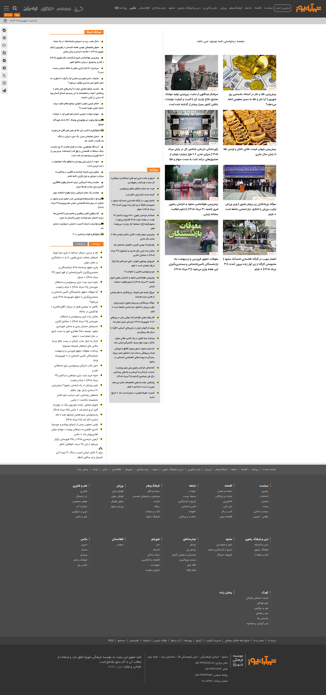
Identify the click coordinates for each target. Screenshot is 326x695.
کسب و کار (226, 512)
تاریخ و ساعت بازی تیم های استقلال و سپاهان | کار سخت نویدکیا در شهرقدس (133, 180)
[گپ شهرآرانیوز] (4, 60)
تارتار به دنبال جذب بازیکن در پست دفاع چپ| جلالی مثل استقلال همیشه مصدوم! (75, 343)
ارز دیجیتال (81, 496)
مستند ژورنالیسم (188, 560)
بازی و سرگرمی (79, 512)
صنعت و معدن (224, 491)
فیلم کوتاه (191, 570)
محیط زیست (189, 496)
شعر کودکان (262, 603)
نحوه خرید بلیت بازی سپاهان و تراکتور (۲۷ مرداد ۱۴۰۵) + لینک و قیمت (76, 378)
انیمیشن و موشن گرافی (184, 555)
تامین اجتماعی (188, 506)
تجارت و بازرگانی (223, 496)
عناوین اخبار (282, 8)
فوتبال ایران (117, 491)
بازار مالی (227, 506)
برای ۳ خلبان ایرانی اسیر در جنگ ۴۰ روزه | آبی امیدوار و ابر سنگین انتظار (79, 455)
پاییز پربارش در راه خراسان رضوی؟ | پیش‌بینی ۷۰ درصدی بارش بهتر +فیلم (75, 387)
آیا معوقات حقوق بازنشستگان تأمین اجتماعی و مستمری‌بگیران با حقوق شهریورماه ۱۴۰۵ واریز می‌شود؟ (75, 297)
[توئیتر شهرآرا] (4, 75)
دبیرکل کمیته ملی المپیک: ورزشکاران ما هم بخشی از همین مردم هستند (132, 295)
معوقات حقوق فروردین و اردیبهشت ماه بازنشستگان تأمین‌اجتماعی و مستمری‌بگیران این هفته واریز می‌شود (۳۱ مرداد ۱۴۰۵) (193, 264)
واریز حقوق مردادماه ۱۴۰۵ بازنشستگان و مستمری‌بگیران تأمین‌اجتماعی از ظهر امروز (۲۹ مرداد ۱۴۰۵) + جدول (75, 272)
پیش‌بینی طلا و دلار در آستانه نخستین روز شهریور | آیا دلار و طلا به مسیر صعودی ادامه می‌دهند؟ (252, 99)
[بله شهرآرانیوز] (4, 30)
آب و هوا (175, 641)
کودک (95, 469)
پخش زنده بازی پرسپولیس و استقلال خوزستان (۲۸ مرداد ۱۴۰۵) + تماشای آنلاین (76, 319)
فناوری (83, 491)
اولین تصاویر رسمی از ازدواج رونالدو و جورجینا (75, 425)
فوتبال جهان (117, 496)
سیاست (268, 8)
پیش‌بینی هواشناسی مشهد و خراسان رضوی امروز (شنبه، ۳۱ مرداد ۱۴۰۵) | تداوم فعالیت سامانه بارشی (193, 209)
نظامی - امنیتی (260, 517)
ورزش (223, 8)
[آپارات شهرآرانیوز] (4, 37)
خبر (158, 545)
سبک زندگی (154, 555)
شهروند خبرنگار (224, 555)
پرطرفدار (80, 244)
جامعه (248, 8)
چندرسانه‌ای (159, 8)
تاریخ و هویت (152, 570)
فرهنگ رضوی (261, 550)
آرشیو (199, 641)
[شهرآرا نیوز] (308, 7)
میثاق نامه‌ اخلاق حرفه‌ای (237, 641)
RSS (111, 641)
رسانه (157, 506)
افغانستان (144, 8)
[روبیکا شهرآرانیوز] (4, 45)
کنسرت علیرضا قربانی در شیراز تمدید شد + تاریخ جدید (133, 395)
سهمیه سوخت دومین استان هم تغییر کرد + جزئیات (75, 114)
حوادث (192, 491)
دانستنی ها (262, 618)
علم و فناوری (210, 8)
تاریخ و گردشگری (187, 501)
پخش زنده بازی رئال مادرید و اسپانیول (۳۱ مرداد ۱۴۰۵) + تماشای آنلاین (133, 253)
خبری (84, 545)
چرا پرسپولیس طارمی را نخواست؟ (139, 272)
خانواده (192, 512)
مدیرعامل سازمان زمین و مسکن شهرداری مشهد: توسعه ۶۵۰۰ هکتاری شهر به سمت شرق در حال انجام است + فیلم (74, 331)
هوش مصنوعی (79, 501)
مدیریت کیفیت (213, 641)
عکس (133, 8)
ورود (17, 15)
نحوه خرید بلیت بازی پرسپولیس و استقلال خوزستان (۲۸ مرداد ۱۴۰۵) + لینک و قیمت (76, 284)
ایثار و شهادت (261, 555)
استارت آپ (81, 506)
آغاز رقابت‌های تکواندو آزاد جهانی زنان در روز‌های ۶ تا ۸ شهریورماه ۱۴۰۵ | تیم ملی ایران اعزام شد (132, 320)
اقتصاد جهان (226, 517)
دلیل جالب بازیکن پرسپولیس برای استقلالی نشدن (76, 368)
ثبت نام (8, 15)
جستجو (121, 641)
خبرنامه (146, 641)
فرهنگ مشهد (153, 517)
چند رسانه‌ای (262, 613)
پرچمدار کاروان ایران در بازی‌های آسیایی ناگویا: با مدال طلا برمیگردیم (132, 330)
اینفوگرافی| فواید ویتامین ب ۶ (87, 234)
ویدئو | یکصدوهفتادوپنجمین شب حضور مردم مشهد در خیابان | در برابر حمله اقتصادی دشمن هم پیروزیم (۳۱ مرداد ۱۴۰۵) (77, 203)
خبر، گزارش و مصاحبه (257, 624)
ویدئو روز (191, 550)
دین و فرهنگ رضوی (189, 8)
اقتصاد (257, 8)
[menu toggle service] (6, 9)
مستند (84, 550)
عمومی (120, 545)
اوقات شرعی (160, 641)
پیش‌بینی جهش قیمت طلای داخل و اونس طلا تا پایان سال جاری (249, 152)
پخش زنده (82, 469)
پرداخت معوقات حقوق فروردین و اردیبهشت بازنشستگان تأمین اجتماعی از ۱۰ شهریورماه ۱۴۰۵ (76, 356)
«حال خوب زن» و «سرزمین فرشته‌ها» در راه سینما (76, 41)
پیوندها (188, 641)
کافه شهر (191, 565)
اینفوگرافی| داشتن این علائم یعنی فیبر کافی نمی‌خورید (76, 130)
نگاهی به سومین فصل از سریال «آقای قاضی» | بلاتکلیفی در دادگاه (75, 309)
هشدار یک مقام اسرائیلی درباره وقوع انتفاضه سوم (76, 193)
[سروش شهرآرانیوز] (4, 68)
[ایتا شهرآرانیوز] (4, 52)
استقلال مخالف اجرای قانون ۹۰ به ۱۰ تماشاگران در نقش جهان (74, 260)
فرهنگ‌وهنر (235, 8)
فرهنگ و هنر (80, 560)
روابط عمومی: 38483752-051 (211, 675)
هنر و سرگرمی (261, 608)
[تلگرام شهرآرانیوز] (4, 90)
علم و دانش (81, 517)
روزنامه (123, 8)
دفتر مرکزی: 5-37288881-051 (211, 663)
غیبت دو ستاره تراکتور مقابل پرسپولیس (137, 189)
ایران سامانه (115, 666)
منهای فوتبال (117, 501)
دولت (265, 506)
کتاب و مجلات (152, 512)
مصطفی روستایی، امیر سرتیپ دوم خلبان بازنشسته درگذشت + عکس (77, 397)
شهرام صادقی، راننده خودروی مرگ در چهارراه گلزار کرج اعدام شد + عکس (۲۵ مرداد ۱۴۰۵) (75, 407)
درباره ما (272, 641)
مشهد (171, 8)
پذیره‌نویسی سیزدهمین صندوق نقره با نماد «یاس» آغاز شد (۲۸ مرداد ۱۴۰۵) (76, 417)
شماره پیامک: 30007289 (215, 681)
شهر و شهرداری (224, 545)
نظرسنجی (134, 641)
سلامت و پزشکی (187, 517)
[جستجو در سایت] (15, 8)
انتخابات (264, 496)
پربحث (96, 244)
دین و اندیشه (261, 545)
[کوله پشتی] (30, 9)
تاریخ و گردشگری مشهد (220, 550)
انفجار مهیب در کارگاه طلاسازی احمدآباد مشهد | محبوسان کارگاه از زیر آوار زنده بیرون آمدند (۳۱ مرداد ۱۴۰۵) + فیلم (249, 264)
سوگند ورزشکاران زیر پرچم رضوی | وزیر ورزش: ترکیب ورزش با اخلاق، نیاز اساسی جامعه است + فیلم (250, 209)
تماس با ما (259, 641)
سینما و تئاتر (154, 491)
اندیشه (156, 550)
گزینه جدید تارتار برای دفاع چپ (140, 195)
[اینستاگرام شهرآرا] (4, 83)
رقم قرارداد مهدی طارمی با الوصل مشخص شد (134, 245)
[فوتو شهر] (64, 10)
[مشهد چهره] (47, 10)
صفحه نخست (269, 469)
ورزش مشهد (117, 506)
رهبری (265, 491)
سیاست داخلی (261, 512)
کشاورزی (227, 501)
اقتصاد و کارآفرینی (150, 560)
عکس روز (82, 565)
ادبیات (156, 501)
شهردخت (155, 565)
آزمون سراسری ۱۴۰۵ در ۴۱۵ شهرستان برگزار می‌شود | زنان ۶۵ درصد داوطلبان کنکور (76, 441)
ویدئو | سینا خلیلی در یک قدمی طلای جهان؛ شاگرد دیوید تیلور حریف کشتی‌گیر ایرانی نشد (134, 340)
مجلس (264, 501)
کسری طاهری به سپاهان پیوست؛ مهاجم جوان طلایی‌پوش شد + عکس (75, 432)
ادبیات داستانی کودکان (257, 598)
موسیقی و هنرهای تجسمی (146, 496)
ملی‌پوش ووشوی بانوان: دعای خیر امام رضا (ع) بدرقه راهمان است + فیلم (133, 263)
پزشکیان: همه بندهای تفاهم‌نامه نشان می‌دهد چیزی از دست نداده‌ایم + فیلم (133, 385)
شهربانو (128, 469)
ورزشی (83, 555)
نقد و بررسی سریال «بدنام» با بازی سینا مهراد (75, 253)
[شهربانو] (79, 10)
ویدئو (193, 545)
